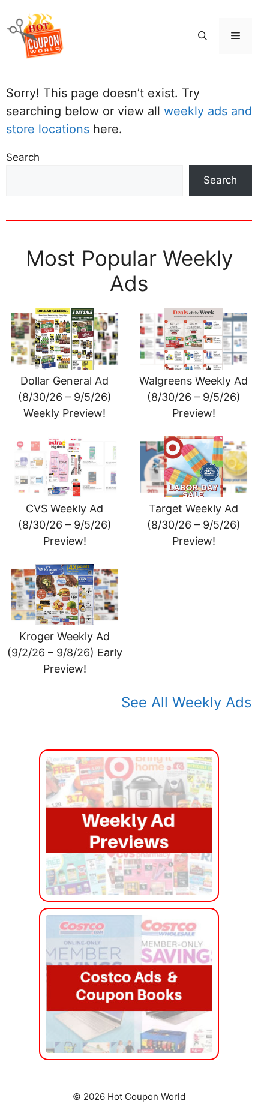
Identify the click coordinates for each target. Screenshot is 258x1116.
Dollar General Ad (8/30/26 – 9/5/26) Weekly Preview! (65, 396)
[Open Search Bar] (202, 36)
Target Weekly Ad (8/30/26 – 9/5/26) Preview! (194, 524)
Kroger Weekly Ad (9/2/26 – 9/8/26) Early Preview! (64, 652)
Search (23, 157)
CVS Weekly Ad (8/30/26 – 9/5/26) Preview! (65, 524)
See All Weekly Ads (186, 702)
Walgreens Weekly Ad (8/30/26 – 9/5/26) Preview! (193, 396)
